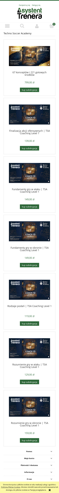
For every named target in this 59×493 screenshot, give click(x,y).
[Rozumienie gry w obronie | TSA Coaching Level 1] (29, 407)
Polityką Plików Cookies (10, 487)
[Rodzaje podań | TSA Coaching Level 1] (29, 290)
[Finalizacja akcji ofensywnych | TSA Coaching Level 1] (29, 114)
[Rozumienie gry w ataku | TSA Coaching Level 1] (29, 348)
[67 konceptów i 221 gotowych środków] (29, 56)
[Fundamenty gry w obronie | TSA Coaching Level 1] (29, 231)
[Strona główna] (29, 13)
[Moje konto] (37, 26)
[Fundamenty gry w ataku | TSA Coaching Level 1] (29, 173)
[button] (7, 26)
